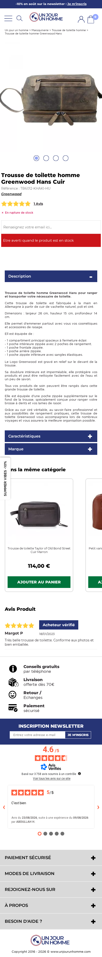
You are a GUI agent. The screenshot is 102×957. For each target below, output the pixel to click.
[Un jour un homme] (51, 940)
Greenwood (11, 194)
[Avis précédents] (3, 806)
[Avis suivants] (98, 806)
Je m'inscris (78, 735)
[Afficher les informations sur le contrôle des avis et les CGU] (79, 773)
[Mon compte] (81, 19)
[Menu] (8, 18)
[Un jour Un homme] (47, 17)
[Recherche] (19, 18)
